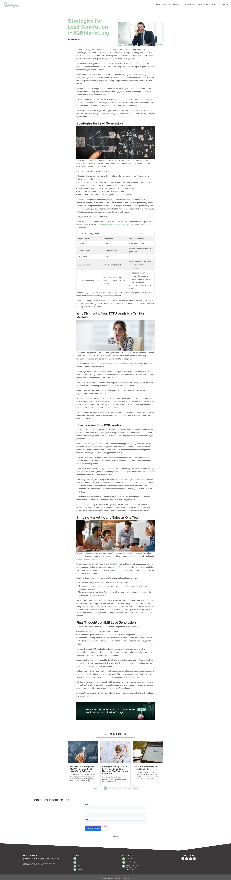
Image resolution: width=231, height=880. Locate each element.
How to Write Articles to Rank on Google (146, 767)
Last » (135, 788)
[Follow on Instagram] (194, 858)
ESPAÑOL (225, 4)
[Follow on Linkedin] (190, 858)
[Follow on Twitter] (186, 858)
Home (158, 4)
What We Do (176, 4)
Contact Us (215, 4)
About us (166, 4)
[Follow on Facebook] (182, 858)
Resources (189, 4)
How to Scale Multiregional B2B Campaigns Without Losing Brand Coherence (81, 768)
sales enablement (85, 559)
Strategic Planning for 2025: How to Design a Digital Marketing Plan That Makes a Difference (115, 770)
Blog (206, 4)
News (199, 4)
